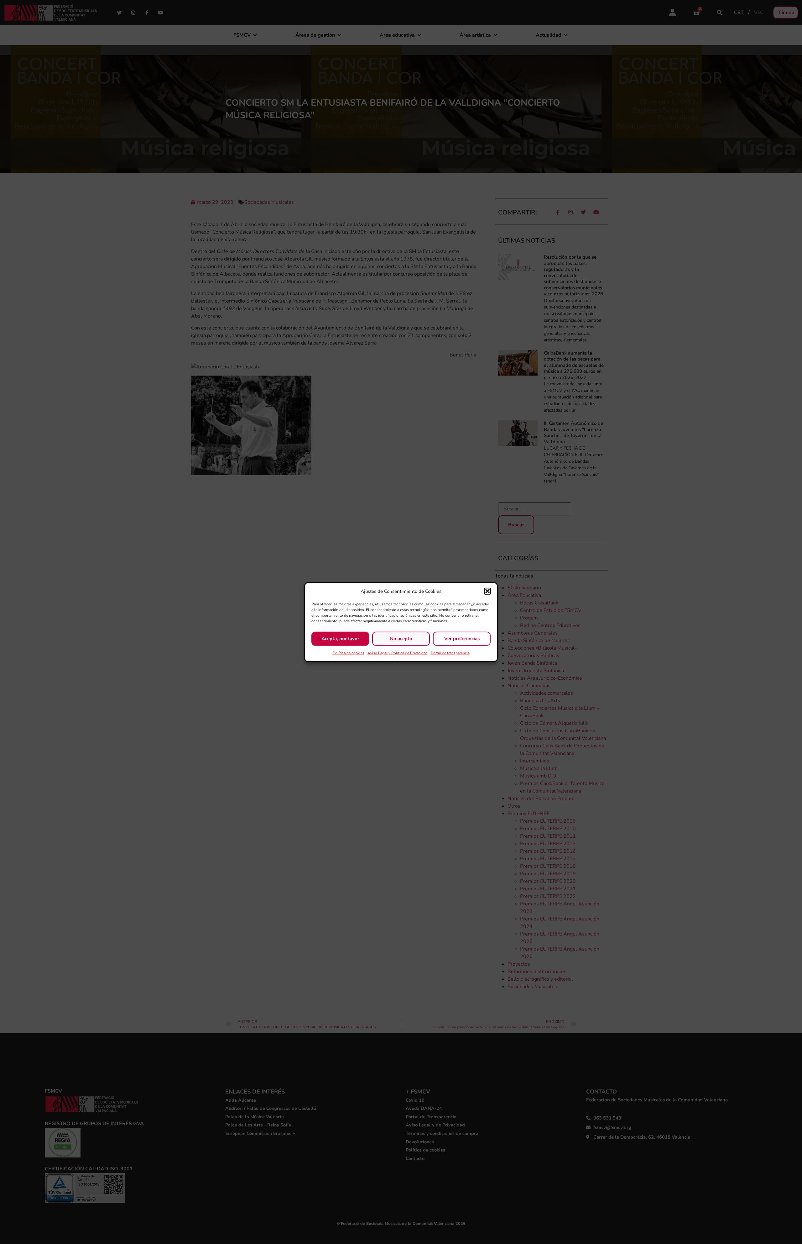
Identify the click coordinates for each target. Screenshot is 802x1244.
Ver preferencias (462, 638)
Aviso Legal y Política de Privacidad (397, 652)
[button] (487, 591)
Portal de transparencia (450, 652)
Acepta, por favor (340, 638)
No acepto (401, 638)
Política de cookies (348, 652)
